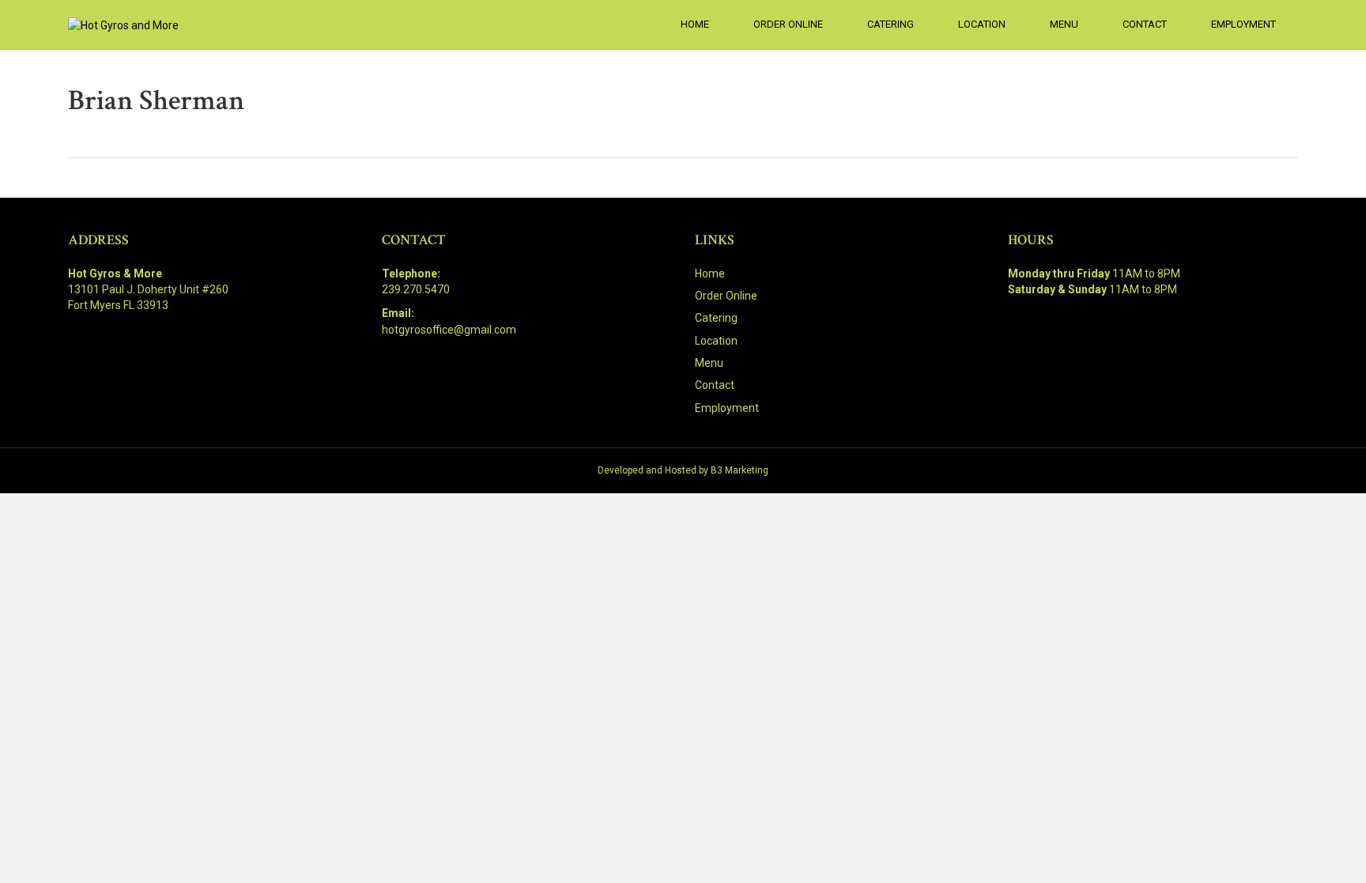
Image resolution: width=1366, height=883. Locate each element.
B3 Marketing (739, 470)
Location (982, 24)
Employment (1243, 24)
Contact (1145, 24)
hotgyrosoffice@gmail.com (449, 329)
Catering (890, 24)
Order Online (788, 24)
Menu (1064, 24)
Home (695, 24)
